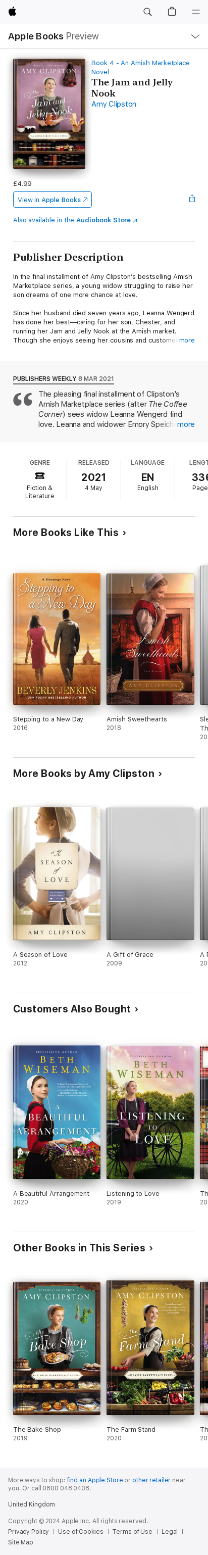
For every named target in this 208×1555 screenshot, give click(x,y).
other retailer (151, 1480)
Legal (170, 1531)
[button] (147, 12)
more (187, 340)
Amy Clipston (113, 104)
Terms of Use (132, 1531)
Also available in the (72, 220)
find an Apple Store (95, 1480)
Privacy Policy (28, 1531)
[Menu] (196, 12)
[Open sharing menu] (191, 199)
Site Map (20, 1542)
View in (49, 200)
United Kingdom (31, 1504)
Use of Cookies (80, 1531)
